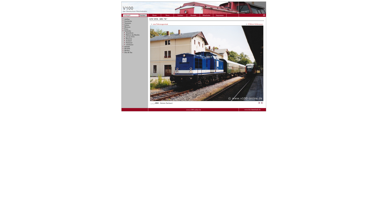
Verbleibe (127, 31)
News (167, 15)
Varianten (127, 23)
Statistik (127, 46)
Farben (126, 25)
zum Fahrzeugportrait (160, 24)
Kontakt (193, 15)
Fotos (126, 29)
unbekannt (129, 45)
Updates (180, 15)
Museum (129, 39)
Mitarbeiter (206, 15)
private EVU (130, 37)
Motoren (127, 27)
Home (154, 15)
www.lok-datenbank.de (252, 109)
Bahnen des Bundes (132, 35)
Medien (127, 50)
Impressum (220, 15)
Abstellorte (129, 33)
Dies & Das (128, 52)
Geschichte (128, 21)
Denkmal (129, 43)
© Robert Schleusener (255, 24)
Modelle (127, 48)
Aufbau (127, 19)
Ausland (129, 41)
